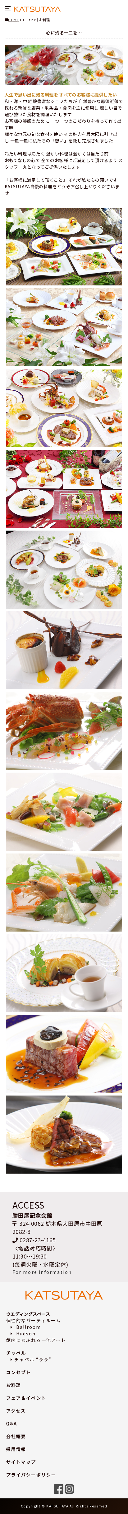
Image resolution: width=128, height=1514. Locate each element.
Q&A (11, 1423)
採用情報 (16, 1449)
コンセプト (18, 1372)
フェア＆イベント (26, 1398)
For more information (42, 1272)
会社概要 (16, 1436)
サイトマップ (21, 1462)
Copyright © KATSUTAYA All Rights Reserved (64, 1506)
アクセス (16, 1411)
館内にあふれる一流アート (36, 1340)
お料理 (13, 1385)
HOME (13, 19)
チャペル (16, 1353)
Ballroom (27, 1327)
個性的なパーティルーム (33, 1320)
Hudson (25, 1333)
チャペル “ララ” (33, 1359)
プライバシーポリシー (31, 1475)
